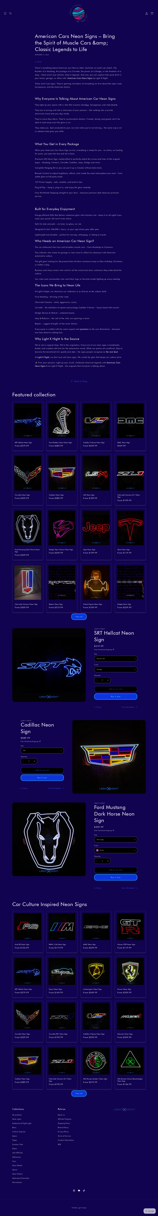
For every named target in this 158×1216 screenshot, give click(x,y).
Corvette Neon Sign (22, 495)
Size (95, 654)
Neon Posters (17, 1174)
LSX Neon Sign (89, 495)
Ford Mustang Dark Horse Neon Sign (27, 551)
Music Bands (17, 1165)
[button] (5, 13)
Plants (14, 1149)
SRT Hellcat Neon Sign (23, 442)
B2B (59, 1144)
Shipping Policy (64, 1123)
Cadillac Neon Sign (56, 495)
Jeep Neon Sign (89, 549)
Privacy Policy (63, 1132)
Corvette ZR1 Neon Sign (58, 1034)
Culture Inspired (18, 1132)
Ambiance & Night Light (21, 1123)
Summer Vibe (17, 1144)
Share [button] (39, 62)
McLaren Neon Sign (125, 1034)
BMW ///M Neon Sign (57, 944)
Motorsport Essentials (20, 1178)
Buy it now (116, 696)
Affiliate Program (64, 1119)
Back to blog (80, 381)
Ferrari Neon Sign (124, 989)
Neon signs (16, 1119)
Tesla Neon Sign (123, 549)
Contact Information (66, 1140)
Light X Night (82, 1208)
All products (17, 1115)
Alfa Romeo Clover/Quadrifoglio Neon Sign (130, 1080)
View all (79, 617)
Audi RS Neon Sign (22, 944)
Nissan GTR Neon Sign (126, 944)
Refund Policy (63, 1127)
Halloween (16, 1157)
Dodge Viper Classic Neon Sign (61, 549)
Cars (14, 1161)
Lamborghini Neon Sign (92, 989)
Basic (14, 1127)
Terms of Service (64, 1136)
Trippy (14, 1140)
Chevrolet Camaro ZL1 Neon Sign (128, 496)
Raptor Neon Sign (56, 604)
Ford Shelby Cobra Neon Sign (60, 442)
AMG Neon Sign (89, 944)
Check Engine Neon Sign (92, 604)
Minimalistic (17, 1182)
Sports (14, 1170)
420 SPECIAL (17, 1153)
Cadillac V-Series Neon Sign (94, 442)
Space (14, 1136)
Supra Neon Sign (55, 989)
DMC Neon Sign (123, 442)
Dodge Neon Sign (124, 604)
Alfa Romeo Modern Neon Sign (95, 1079)
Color (96, 665)
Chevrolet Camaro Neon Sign (26, 604)
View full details (127, 707)
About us (61, 1115)
